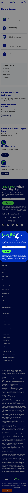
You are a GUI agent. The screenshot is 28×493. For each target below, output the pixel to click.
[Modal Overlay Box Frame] (14, 246)
